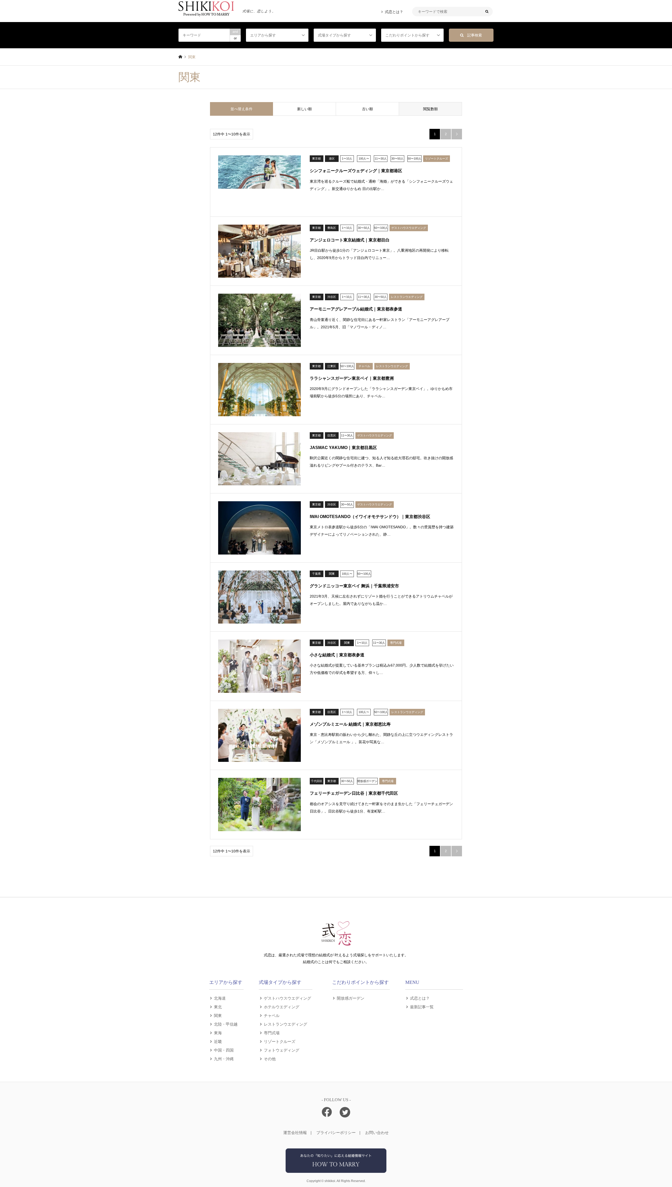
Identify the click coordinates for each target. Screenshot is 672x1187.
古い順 (367, 109)
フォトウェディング (281, 1050)
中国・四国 (224, 1050)
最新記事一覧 (422, 1006)
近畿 (218, 1041)
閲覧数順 (430, 109)
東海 (218, 1032)
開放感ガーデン (350, 998)
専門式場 (272, 1032)
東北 (218, 1006)
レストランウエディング (285, 1024)
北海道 (220, 998)
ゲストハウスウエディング (287, 998)
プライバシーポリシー (336, 1132)
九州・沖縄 (224, 1058)
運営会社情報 (295, 1132)
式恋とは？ (394, 12)
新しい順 (304, 109)
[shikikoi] (336, 1169)
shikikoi (329, 1181)
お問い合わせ (377, 1132)
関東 (218, 1015)
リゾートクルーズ (279, 1041)
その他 (270, 1058)
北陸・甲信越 (226, 1024)
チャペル (272, 1015)
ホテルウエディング (281, 1006)
